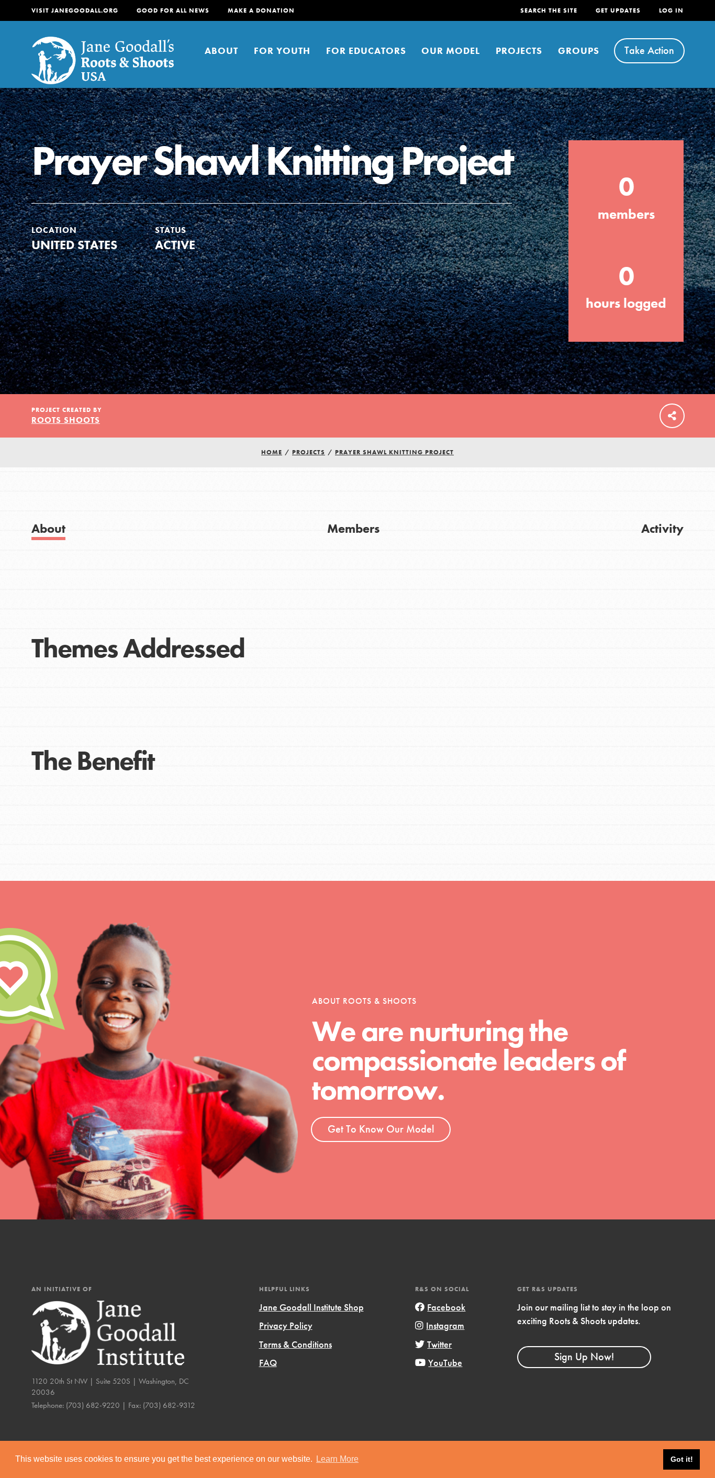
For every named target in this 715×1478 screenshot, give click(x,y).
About (221, 50)
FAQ (268, 1363)
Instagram (445, 1325)
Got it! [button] (682, 1459)
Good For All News (173, 10)
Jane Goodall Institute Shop (311, 1307)
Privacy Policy (285, 1325)
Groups (578, 50)
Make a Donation (261, 10)
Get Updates (618, 10)
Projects (519, 50)
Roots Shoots (65, 420)
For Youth (282, 50)
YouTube (445, 1363)
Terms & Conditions (295, 1344)
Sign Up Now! (584, 1356)
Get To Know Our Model (381, 1129)
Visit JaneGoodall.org (74, 10)
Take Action (649, 50)
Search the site (548, 10)
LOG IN (671, 10)
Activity (662, 528)
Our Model (450, 50)
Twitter (439, 1344)
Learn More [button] (337, 1458)
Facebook (446, 1307)
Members (353, 528)
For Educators (366, 50)
